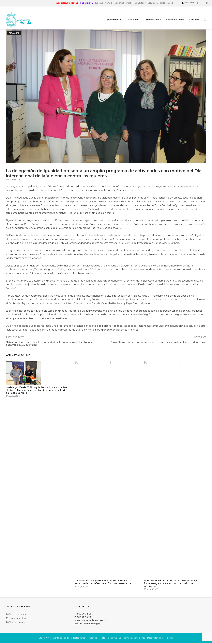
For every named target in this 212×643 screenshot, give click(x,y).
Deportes (119, 3)
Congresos (140, 3)
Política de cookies (15, 622)
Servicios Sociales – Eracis (160, 3)
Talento (169, 638)
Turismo (99, 3)
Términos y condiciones (17, 618)
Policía (129, 3)
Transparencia (153, 19)
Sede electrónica (175, 19)
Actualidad (14, 33)
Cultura (108, 3)
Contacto (194, 19)
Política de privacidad (16, 614)
